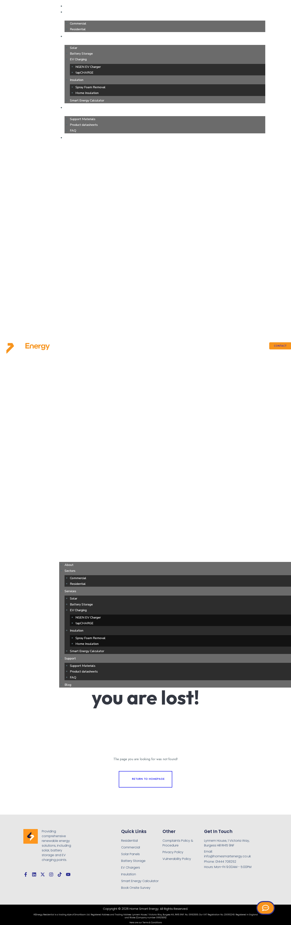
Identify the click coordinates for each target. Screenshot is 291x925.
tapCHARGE (84, 72)
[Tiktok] (59, 874)
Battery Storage (81, 53)
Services (71, 36)
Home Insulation (87, 93)
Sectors (71, 12)
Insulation (76, 80)
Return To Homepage (148, 779)
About (69, 6)
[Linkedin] (34, 874)
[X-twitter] (42, 874)
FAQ (73, 130)
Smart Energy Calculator (87, 100)
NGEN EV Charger (88, 67)
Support (71, 107)
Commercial (78, 23)
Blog (68, 138)
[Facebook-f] (25, 874)
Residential (78, 29)
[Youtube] (68, 874)
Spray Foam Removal (90, 87)
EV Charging (78, 59)
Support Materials (82, 119)
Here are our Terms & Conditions (145, 922)
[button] (162, 351)
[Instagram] (51, 874)
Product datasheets (84, 125)
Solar (73, 48)
